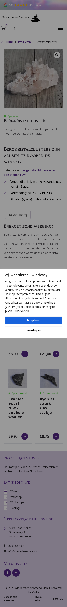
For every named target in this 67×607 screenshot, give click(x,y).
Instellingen (34, 330)
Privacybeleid (21, 311)
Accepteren (33, 320)
